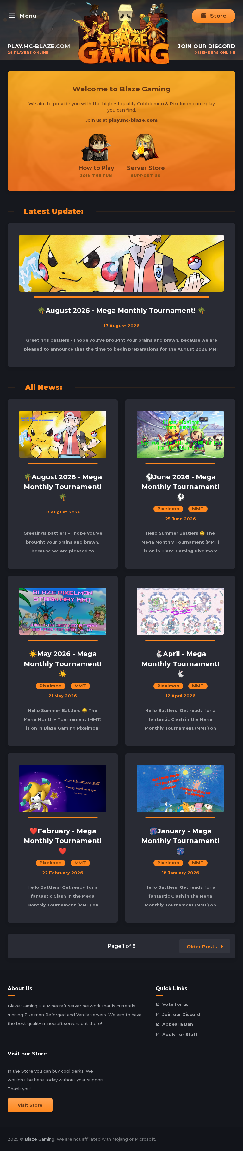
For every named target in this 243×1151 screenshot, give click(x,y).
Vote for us (175, 1004)
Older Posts (202, 946)
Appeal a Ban (177, 1024)
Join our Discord (181, 1014)
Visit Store (30, 1105)
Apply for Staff (180, 1034)
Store (218, 15)
